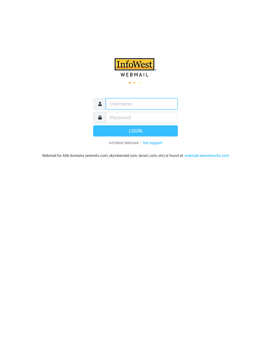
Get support (152, 143)
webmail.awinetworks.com (207, 155)
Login (135, 131)
